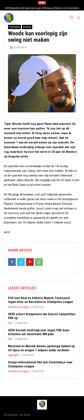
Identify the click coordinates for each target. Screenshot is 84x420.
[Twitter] (21, 262)
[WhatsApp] (39, 262)
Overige (27, 27)
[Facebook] (12, 262)
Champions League (18, 307)
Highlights (14, 27)
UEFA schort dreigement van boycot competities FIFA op (41, 316)
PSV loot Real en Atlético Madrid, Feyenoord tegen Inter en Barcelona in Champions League (40, 300)
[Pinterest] (30, 262)
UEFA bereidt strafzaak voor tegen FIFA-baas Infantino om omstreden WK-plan (38, 332)
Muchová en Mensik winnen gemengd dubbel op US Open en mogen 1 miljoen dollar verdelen (41, 348)
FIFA (10, 323)
